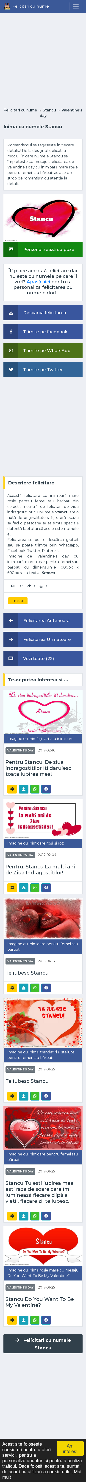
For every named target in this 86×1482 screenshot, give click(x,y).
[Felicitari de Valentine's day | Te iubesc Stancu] (43, 918)
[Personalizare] (12, 789)
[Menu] (75, 6)
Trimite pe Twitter (42, 369)
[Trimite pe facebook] (46, 789)
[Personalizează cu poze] (43, 218)
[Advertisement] (43, 59)
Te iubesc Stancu (27, 973)
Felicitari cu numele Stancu (47, 1344)
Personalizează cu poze (48, 249)
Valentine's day (20, 750)
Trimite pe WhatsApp (46, 350)
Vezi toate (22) (38, 658)
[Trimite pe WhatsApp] (34, 789)
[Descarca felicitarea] (23, 789)
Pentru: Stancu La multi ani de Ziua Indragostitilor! (40, 870)
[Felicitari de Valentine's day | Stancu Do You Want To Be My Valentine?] (43, 1245)
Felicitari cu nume (20, 110)
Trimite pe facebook (45, 331)
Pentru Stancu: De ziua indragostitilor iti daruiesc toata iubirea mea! (38, 768)
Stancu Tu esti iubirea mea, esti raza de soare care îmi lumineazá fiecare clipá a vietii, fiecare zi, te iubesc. (40, 1192)
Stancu (49, 110)
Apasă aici (38, 281)
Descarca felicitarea (44, 312)
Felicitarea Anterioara (45, 620)
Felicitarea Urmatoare (46, 639)
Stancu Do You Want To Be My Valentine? (40, 1302)
